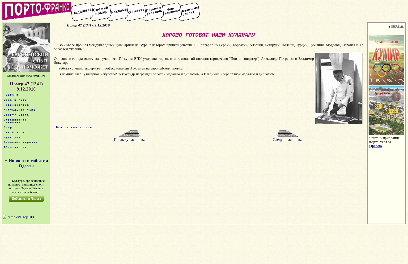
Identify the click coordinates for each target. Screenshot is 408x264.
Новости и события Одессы (28, 163)
